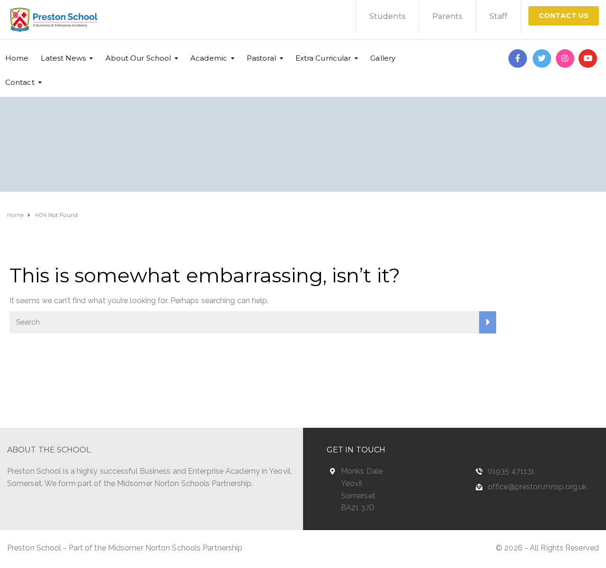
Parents (447, 16)
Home (16, 58)
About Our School (138, 58)
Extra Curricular (323, 58)
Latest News (63, 58)
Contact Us (563, 15)
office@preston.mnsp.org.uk (537, 486)
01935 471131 (511, 471)
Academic (208, 58)
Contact (20, 82)
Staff (499, 16)
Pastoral (261, 58)
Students (387, 16)
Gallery (382, 58)
